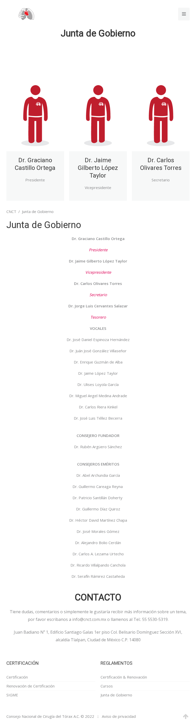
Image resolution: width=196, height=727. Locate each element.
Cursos (107, 685)
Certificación (17, 677)
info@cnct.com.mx (89, 619)
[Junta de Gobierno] (35, 104)
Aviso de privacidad (119, 716)
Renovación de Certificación (30, 685)
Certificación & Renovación (124, 677)
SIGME (12, 694)
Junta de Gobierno (116, 694)
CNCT (11, 211)
